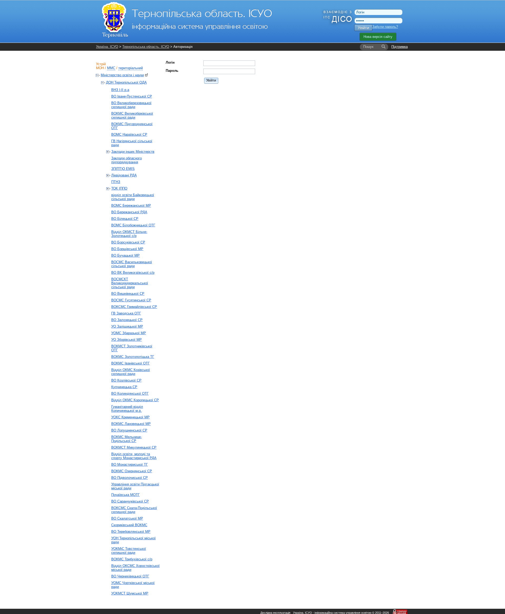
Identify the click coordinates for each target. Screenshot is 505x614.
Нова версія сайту (377, 37)
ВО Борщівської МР (127, 249)
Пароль (172, 71)
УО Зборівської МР (126, 340)
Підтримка (399, 47)
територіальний (130, 68)
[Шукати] (383, 46)
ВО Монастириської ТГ (129, 464)
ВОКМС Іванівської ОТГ (130, 363)
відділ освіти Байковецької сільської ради (132, 197)
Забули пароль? (385, 27)
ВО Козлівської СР (126, 380)
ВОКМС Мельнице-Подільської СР (126, 439)
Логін (170, 62)
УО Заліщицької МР (127, 326)
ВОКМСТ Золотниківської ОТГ (131, 348)
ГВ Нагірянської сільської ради (131, 143)
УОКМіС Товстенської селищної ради (128, 551)
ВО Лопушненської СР (129, 430)
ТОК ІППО (119, 188)
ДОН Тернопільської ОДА (126, 82)
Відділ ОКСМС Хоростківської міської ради (135, 568)
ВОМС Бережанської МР (131, 205)
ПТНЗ (115, 182)
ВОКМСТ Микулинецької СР (133, 447)
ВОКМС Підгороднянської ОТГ (132, 126)
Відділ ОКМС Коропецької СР (135, 400)
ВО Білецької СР (124, 219)
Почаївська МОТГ (125, 495)
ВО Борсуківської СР (128, 242)
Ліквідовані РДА (124, 175)
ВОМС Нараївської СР (129, 134)
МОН (100, 68)
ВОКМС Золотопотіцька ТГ (132, 357)
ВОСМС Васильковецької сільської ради (131, 264)
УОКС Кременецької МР (130, 417)
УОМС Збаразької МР (128, 333)
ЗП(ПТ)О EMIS (123, 169)
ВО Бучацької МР (125, 255)
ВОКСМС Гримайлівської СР (134, 307)
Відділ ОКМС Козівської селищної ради (130, 372)
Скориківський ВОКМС (129, 525)
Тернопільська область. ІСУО (145, 47)
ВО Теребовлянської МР (130, 532)
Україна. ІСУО (107, 47)
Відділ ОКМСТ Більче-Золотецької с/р (129, 234)
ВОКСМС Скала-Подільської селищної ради (134, 510)
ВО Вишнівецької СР (127, 294)
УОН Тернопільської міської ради (133, 540)
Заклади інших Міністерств (132, 152)
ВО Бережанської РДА (129, 212)
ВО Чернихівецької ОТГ (130, 576)
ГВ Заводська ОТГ (126, 313)
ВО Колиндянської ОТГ (130, 393)
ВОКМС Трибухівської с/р (131, 559)
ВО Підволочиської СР (129, 478)
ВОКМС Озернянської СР (131, 471)
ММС (111, 68)
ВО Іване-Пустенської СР (131, 96)
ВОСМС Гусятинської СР (131, 300)
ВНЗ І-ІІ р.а (120, 90)
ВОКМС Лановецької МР (131, 424)
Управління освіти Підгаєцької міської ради (135, 486)
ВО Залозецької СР (127, 320)
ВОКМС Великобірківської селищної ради (132, 115)
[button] (211, 80)
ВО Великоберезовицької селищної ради (131, 105)
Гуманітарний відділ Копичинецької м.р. (127, 409)
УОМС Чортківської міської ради (133, 585)
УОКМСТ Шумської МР (129, 593)
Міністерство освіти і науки (122, 75)
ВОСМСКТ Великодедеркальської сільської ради (129, 283)
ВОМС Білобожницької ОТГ (133, 225)
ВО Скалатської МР (127, 518)
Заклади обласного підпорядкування (126, 160)
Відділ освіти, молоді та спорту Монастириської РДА (133, 456)
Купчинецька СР (124, 387)
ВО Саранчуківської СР (130, 501)
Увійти (363, 28)
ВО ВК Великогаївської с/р (132, 273)
